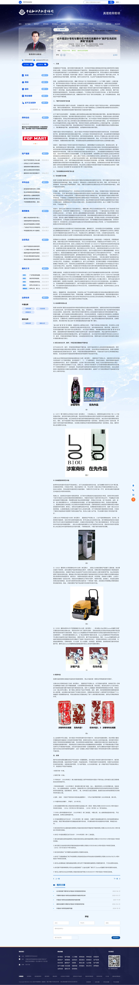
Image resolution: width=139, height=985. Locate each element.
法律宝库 (108, 24)
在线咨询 (40, 64)
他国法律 (28, 323)
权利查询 (74, 969)
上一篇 (57, 879)
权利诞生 (81, 966)
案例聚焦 (72, 24)
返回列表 (62, 29)
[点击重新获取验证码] (75, 937)
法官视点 (63, 24)
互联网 (74, 963)
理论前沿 (54, 24)
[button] (33, 143)
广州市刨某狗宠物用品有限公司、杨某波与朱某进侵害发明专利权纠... (39, 275)
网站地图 (117, 24)
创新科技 (74, 966)
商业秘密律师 (38, 976)
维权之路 (81, 963)
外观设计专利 (66, 51)
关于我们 (26, 64)
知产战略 (96, 963)
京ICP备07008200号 (53, 982)
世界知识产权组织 (77, 976)
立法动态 (42, 308)
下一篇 (116, 879)
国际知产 (36, 24)
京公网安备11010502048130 (68, 982)
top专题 (88, 963)
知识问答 (60, 963)
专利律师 (29, 976)
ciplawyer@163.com (42, 60)
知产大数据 (61, 966)
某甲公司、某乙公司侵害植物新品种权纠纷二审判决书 (39, 288)
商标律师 (55, 976)
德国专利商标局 (116, 976)
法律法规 (28, 308)
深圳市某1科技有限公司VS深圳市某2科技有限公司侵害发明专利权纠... (39, 278)
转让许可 (89, 966)
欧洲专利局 (99, 976)
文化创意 (67, 966)
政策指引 (28, 312)
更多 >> (45, 75)
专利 (116, 31)
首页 (20, 24)
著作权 (74, 51)
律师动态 (90, 24)
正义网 (107, 976)
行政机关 (110, 31)
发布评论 (115, 937)
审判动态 (45, 24)
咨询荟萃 (96, 957)
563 (116, 55)
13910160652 (27, 2)
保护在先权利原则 (83, 51)
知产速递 (27, 24)
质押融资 (96, 966)
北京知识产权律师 (65, 976)
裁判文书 (99, 24)
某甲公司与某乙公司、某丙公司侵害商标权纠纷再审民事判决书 (39, 285)
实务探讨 (81, 24)
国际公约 (42, 323)
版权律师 (47, 976)
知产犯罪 (96, 960)
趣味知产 (67, 963)
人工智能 (74, 957)
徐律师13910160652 (31, 956)
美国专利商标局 (89, 976)
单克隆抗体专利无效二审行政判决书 (39, 282)
